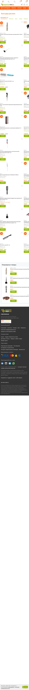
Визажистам (22, 349)
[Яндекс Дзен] (7, 363)
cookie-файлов (11, 687)
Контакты (9, 327)
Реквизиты (23, 327)
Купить (3, 42)
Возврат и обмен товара (16, 338)
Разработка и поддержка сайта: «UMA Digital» (11, 377)
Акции (2, 336)
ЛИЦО (24, 8)
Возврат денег (4, 340)
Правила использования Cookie (8, 331)
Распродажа (6, 8)
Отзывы (15, 327)
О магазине (3, 327)
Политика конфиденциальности (8, 329)
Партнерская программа (7, 345)
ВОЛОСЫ (14, 8)
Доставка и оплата (5, 338)
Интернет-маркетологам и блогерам (9, 349)
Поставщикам (17, 345)
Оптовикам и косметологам (7, 347)
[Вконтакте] (3, 363)
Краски (19, 8)
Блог (19, 327)
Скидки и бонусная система (11, 336)
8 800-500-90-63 (5, 314)
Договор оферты (5, 382)
